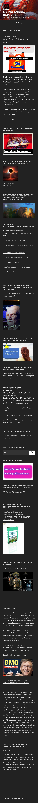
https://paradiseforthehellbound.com (16, 245)
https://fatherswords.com (12, 262)
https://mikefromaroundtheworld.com (16, 267)
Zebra (5, 422)
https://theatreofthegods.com (14, 253)
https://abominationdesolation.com (15, 257)
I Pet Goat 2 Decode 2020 (14, 492)
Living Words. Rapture (14, 13)
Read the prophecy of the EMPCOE (15, 568)
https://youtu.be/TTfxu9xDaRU (21, 415)
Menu (20, 23)
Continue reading (9, 119)
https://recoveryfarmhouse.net (14, 240)
